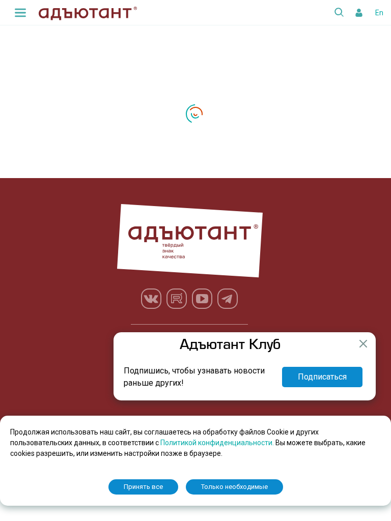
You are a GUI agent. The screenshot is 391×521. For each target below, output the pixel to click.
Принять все (143, 486)
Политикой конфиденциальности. (217, 443)
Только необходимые (234, 486)
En (379, 13)
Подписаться (322, 377)
